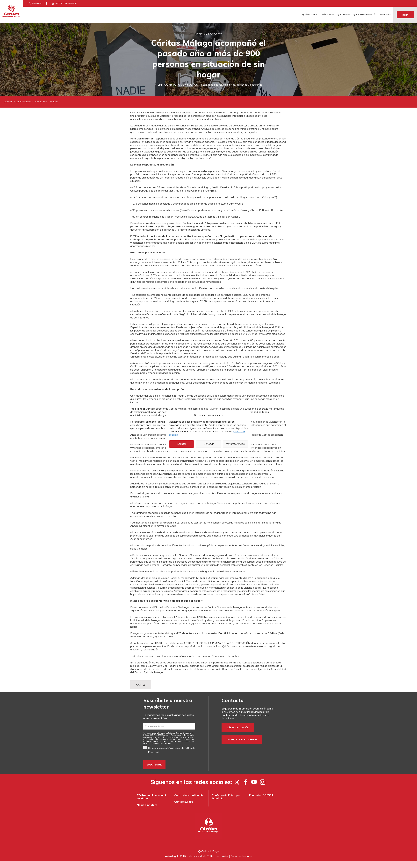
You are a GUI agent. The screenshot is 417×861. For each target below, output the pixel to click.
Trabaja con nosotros (241, 739)
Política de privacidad (192, 856)
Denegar (209, 443)
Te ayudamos (385, 15)
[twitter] (237, 782)
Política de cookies (217, 856)
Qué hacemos (327, 15)
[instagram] (263, 782)
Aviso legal (171, 856)
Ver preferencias (235, 443)
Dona (405, 15)
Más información (237, 727)
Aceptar (181, 443)
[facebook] (245, 782)
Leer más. (168, 743)
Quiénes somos (310, 15)
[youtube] (254, 782)
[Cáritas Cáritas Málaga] (11, 11)
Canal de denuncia (241, 856)
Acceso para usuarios (66, 3)
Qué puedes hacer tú (364, 15)
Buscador (37, 3)
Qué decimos (344, 15)
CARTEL (140, 684)
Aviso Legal (174, 748)
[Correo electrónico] (169, 726)
